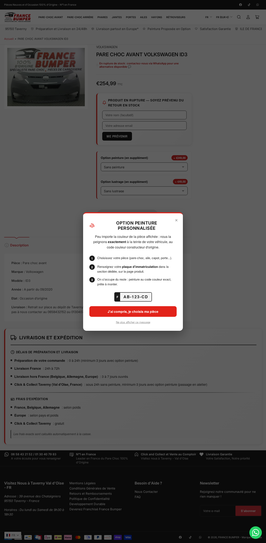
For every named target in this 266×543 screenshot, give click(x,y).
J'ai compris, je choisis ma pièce (133, 311)
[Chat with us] (255, 532)
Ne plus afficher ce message (133, 322)
